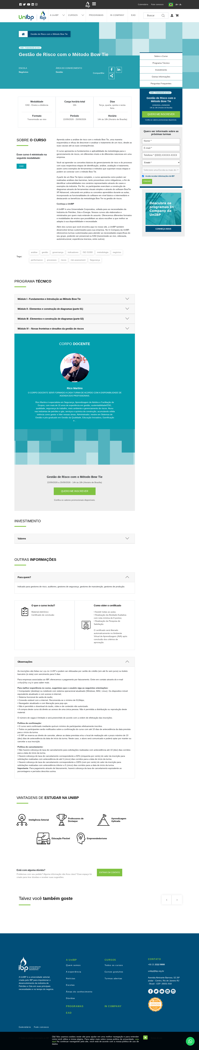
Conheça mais (163, 229)
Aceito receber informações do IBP (160, 176)
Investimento (161, 70)
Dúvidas (70, 998)
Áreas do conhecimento (79, 992)
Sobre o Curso (161, 56)
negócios (117, 252)
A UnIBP (54, 15)
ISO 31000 (88, 252)
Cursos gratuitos (114, 972)
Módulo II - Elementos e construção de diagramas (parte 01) (50, 309)
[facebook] (21, 4)
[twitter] (25, 4)
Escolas (70, 985)
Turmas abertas (113, 978)
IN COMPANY (117, 15)
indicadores (73, 252)
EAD (133, 15)
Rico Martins (75, 388)
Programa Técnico (161, 63)
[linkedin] (33, 4)
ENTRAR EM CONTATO (109, 872)
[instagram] (36, 4)
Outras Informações (161, 76)
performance (37, 260)
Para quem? (24, 577)
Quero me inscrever (74, 491)
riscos (63, 260)
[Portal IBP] (88, 4)
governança (57, 252)
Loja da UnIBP (49, 671)
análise (34, 252)
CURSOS (73, 15)
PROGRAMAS (96, 15)
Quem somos (73, 965)
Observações (25, 662)
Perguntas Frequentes (161, 83)
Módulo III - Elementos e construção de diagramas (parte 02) (51, 319)
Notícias (70, 978)
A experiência (73, 972)
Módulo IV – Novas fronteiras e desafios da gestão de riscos (51, 328)
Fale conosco (157, 4)
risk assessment (78, 260)
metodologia (102, 252)
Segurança (95, 260)
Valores (22, 538)
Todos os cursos (114, 965)
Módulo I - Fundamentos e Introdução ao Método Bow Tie (49, 299)
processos (52, 260)
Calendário (143, 4)
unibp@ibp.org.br (25, 682)
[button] (172, 15)
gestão (45, 252)
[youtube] (29, 4)
